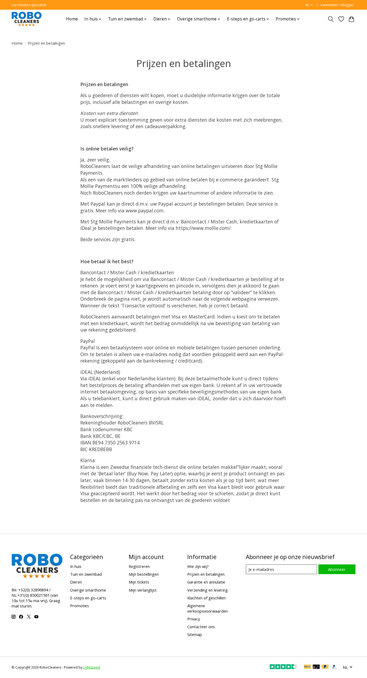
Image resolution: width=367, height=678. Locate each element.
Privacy (193, 618)
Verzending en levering (207, 590)
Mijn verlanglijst (143, 590)
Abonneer (337, 569)
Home (72, 19)
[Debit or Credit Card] (316, 667)
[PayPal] (307, 667)
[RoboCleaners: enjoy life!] (27, 19)
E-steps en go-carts (88, 597)
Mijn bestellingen (144, 574)
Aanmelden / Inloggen (337, 5)
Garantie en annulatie (206, 582)
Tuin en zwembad (86, 574)
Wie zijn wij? (198, 566)
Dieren (76, 582)
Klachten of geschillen (206, 597)
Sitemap (194, 634)
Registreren (139, 566)
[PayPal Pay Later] (325, 667)
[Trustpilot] (283, 667)
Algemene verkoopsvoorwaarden (207, 608)
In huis (75, 566)
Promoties (79, 605)
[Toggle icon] (331, 19)
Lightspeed (91, 667)
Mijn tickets (139, 582)
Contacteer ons (201, 626)
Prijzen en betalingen (206, 574)
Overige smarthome (88, 590)
